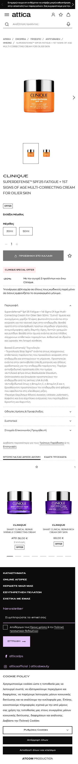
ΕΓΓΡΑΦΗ (14, 641)
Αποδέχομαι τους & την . (37, 629)
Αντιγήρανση (53, 39)
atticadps (16, 656)
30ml (9, 231)
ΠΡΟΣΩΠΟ (35, 39)
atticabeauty (38, 666)
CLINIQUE (15, 176)
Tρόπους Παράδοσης (52, 443)
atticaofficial (18, 666)
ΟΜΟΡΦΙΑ (20, 39)
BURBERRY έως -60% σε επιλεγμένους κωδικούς (40, 3)
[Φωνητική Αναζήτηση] (68, 24)
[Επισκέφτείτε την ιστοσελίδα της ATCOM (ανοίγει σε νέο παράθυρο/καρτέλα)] (37, 758)
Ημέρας (7, 43)
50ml (26, 231)
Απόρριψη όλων (37, 740)
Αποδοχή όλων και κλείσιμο (38, 750)
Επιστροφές (10, 447)
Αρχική (7, 39)
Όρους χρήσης (38, 627)
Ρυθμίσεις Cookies (36, 730)
